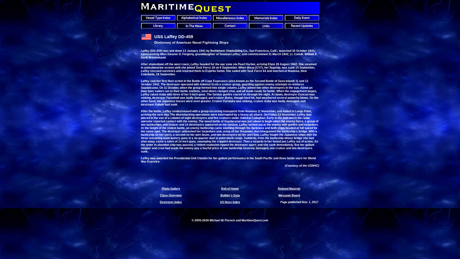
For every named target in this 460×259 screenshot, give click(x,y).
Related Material (289, 188)
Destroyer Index (171, 202)
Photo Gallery (171, 188)
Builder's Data (230, 195)
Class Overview (171, 195)
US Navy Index (230, 202)
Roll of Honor (230, 188)
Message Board (289, 195)
